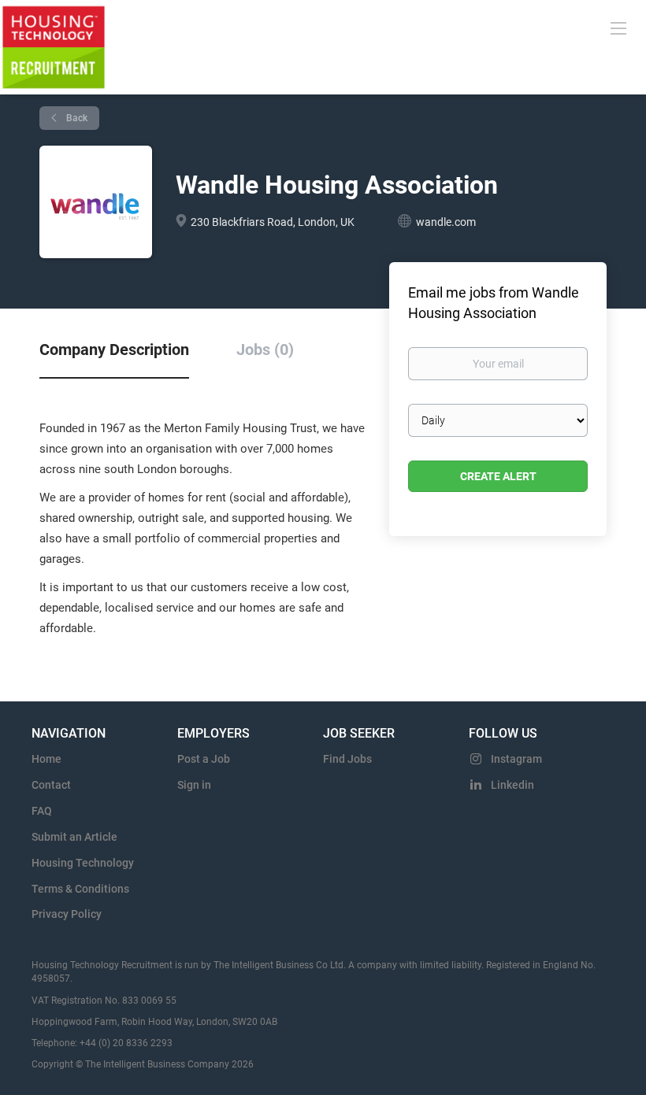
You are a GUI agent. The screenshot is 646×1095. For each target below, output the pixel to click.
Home (46, 759)
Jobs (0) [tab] (265, 349)
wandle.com (446, 222)
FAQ (42, 811)
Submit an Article (74, 836)
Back (75, 118)
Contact (51, 785)
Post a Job (203, 759)
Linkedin (512, 785)
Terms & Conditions (80, 888)
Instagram (516, 759)
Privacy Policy (67, 914)
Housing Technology (83, 862)
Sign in (194, 785)
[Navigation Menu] (618, 27)
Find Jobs (347, 759)
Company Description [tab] (114, 349)
